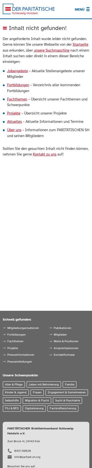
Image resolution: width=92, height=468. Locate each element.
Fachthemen (17, 99)
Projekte (13, 113)
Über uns (14, 130)
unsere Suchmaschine (51, 50)
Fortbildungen (18, 85)
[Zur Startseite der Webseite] (29, 9)
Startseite (80, 44)
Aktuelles (14, 121)
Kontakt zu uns (44, 154)
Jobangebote (17, 71)
